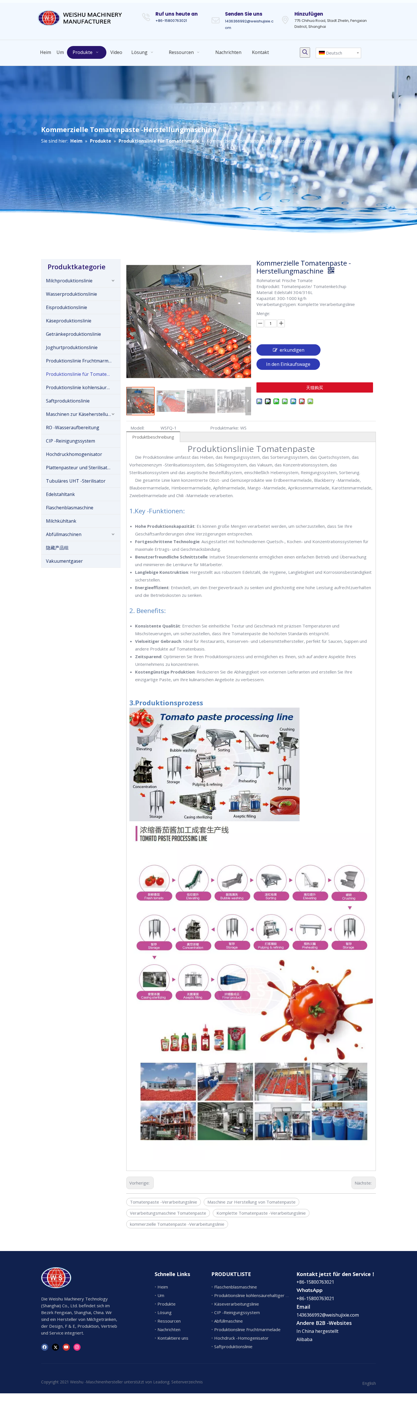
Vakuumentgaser (64, 561)
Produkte (166, 1304)
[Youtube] (66, 1347)
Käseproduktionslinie (68, 321)
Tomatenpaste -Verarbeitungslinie (163, 1202)
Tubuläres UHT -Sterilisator (76, 481)
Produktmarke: (224, 428)
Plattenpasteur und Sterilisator (79, 467)
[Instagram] (77, 1347)
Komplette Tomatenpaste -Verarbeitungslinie (261, 1213)
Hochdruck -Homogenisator (241, 1338)
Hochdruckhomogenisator (74, 454)
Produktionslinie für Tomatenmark (83, 374)
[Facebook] (44, 1347)
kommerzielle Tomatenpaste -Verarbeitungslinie (177, 1224)
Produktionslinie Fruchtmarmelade (83, 361)
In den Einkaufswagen (288, 365)
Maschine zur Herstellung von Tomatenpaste (251, 1202)
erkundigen (292, 350)
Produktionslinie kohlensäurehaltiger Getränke (83, 387)
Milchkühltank (61, 521)
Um (160, 1295)
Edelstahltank (60, 494)
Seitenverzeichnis (187, 1382)
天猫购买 (314, 387)
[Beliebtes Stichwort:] (305, 52)
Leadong (161, 1382)
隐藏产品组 (57, 548)
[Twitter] (55, 1347)
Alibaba (304, 1339)
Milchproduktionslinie (69, 281)
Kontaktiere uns (172, 1338)
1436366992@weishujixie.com (327, 1315)
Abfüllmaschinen (63, 534)
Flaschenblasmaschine (69, 507)
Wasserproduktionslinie (71, 294)
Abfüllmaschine (228, 1321)
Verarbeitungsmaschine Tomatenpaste (168, 1213)
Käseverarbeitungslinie (236, 1304)
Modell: (137, 428)
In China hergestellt (317, 1331)
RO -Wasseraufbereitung (72, 427)
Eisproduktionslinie (66, 307)
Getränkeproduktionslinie (73, 334)
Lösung (164, 1312)
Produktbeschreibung (153, 437)
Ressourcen (169, 1321)
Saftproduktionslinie (68, 401)
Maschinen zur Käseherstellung (79, 414)
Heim (162, 1287)
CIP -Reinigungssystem (70, 441)
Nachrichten (168, 1329)
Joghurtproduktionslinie (72, 347)
